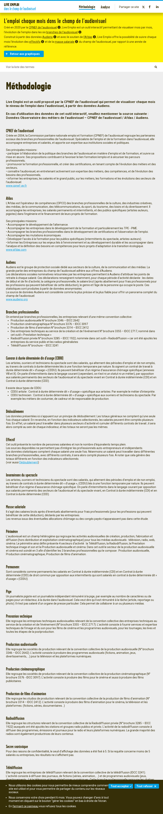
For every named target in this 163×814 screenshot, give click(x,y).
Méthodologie (87, 7)
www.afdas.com (16, 249)
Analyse (105, 7)
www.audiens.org (17, 299)
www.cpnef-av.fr (16, 185)
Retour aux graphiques (25, 53)
